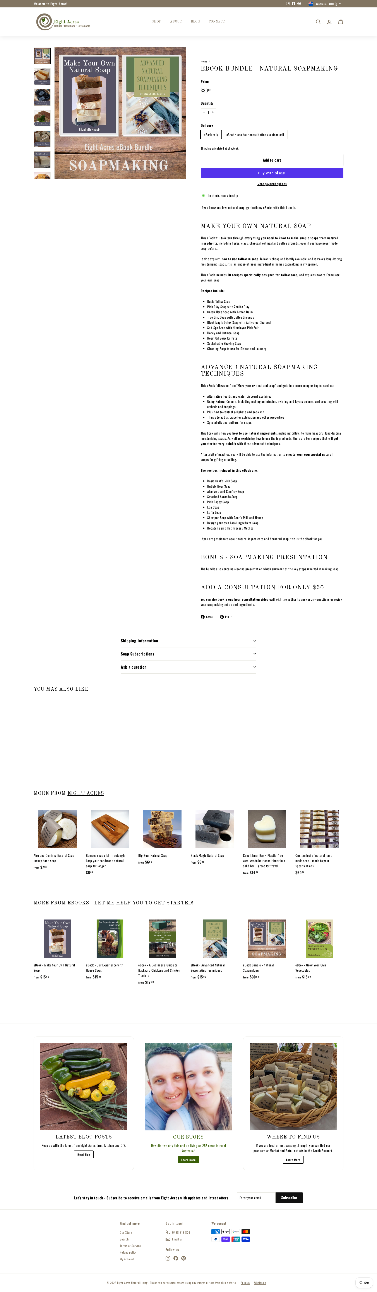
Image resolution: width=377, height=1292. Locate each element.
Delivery (207, 125)
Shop (156, 21)
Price (205, 81)
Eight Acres (85, 793)
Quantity (207, 103)
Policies (245, 1282)
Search (124, 1239)
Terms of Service (130, 1245)
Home (204, 61)
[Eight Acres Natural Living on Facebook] (175, 1257)
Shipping (206, 148)
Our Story (126, 1232)
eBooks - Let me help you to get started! (130, 903)
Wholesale (260, 1282)
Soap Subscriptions (137, 654)
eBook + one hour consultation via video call (255, 134)
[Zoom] (120, 113)
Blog (195, 21)
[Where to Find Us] (293, 1086)
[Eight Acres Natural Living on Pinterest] (183, 1257)
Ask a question (134, 667)
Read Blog (83, 1154)
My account (127, 1259)
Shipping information (139, 640)
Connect (217, 21)
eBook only (211, 134)
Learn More (188, 1159)
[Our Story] (188, 1086)
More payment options (272, 183)
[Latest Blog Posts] (83, 1086)
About (176, 21)
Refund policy (128, 1252)
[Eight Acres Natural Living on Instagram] (168, 1257)
